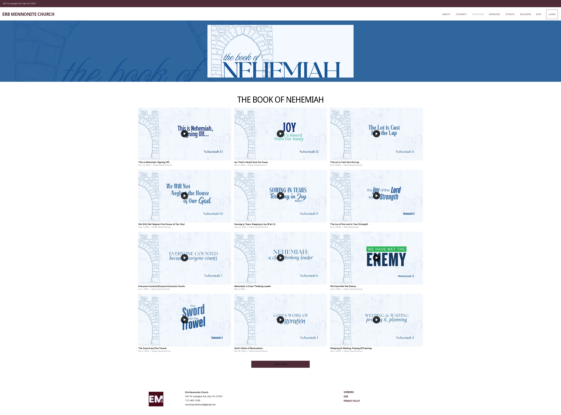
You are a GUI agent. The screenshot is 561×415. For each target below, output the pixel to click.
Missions (495, 14)
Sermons (478, 14)
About (446, 14)
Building (525, 14)
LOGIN (552, 14)
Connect (461, 14)
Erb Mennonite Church (28, 14)
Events (510, 14)
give (346, 396)
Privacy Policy (352, 401)
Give (538, 14)
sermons (349, 392)
